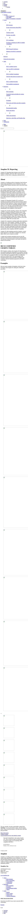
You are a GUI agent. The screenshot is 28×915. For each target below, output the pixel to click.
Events (5, 20)
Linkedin (5, 1)
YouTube (5, 910)
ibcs (4, 3)
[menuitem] (5, 5)
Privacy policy (9, 893)
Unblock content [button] (4, 834)
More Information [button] (5, 833)
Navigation (3, 10)
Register (5, 4)
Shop (4, 120)
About (4, 877)
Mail (4, 913)
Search (5, 125)
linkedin (5, 911)
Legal (4, 890)
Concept (5, 14)
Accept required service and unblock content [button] (11, 835)
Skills (4, 61)
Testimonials (6, 121)
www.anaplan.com (5, 875)
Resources (5, 86)
